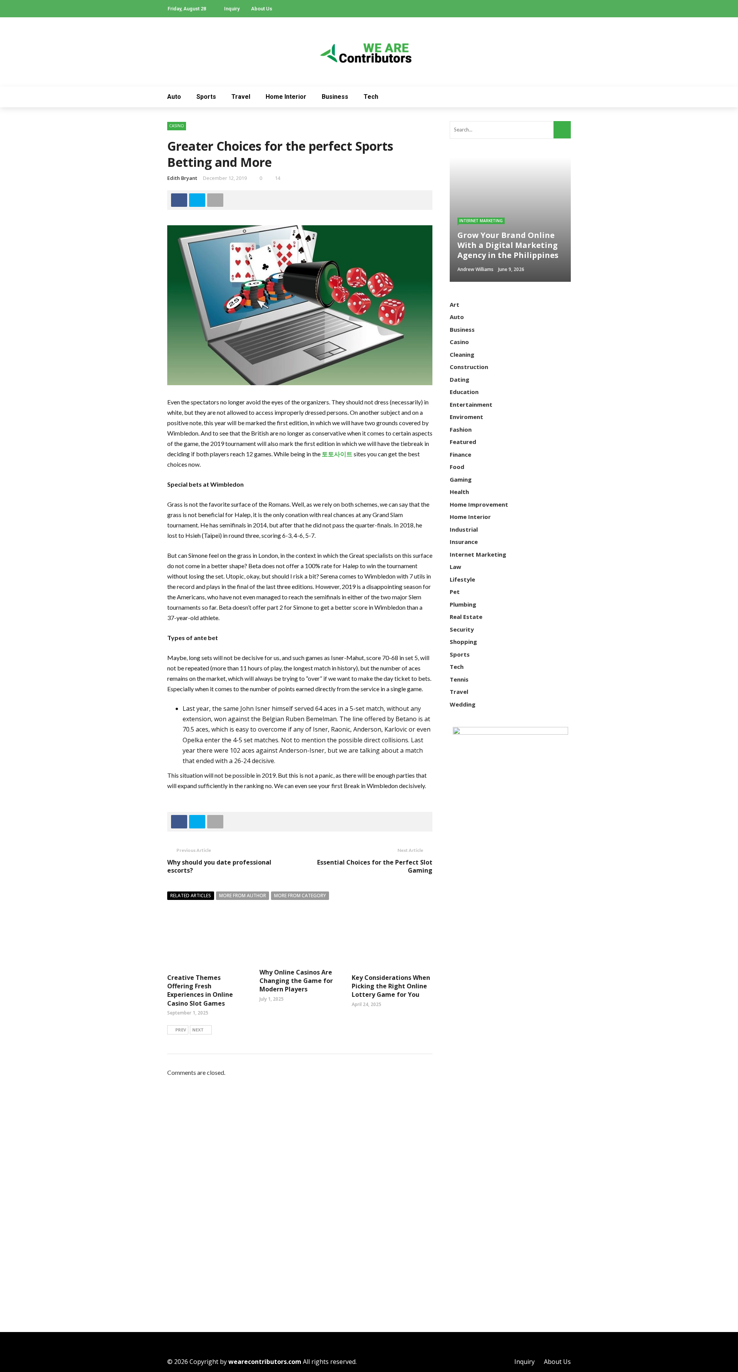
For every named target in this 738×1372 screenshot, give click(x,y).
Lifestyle (462, 579)
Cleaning (462, 354)
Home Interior (286, 96)
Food (457, 467)
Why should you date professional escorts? (219, 866)
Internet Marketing (481, 220)
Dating (459, 379)
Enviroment (466, 417)
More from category (300, 895)
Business (335, 96)
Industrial (464, 529)
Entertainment (471, 404)
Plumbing (463, 604)
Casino (176, 125)
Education (464, 392)
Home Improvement (479, 504)
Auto (174, 96)
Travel (240, 96)
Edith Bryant (182, 178)
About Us (261, 9)
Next (198, 1030)
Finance (460, 454)
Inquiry (231, 9)
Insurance (464, 541)
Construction (469, 367)
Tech (371, 96)
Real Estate (466, 616)
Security (462, 629)
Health (459, 492)
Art (454, 304)
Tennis (459, 679)
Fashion (461, 429)
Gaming (461, 479)
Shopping (463, 641)
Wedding (462, 704)
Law (455, 566)
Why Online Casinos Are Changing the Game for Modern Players (296, 981)
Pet (455, 591)
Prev (180, 1030)
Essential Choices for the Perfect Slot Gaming (374, 866)
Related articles (190, 895)
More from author (242, 895)
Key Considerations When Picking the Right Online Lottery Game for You (391, 986)
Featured (463, 442)
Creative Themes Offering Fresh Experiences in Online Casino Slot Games (200, 990)
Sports (206, 96)
